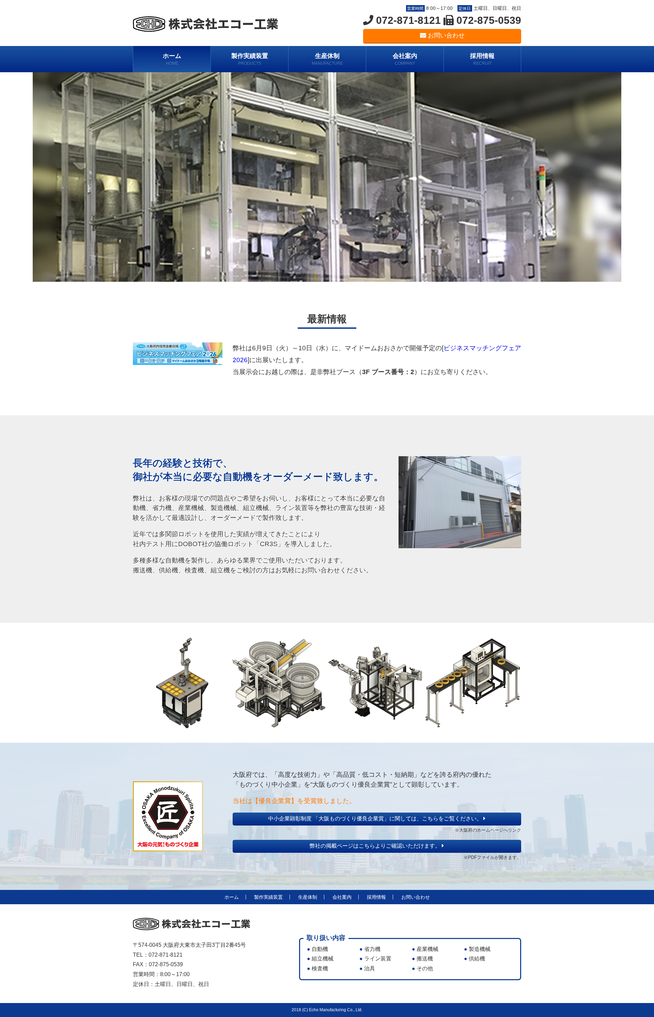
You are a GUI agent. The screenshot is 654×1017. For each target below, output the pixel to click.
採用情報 (482, 59)
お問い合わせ (445, 35)
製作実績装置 (249, 59)
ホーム (172, 59)
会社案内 (405, 59)
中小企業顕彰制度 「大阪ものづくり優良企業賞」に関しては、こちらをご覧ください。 (375, 818)
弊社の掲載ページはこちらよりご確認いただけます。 (376, 846)
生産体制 (327, 59)
